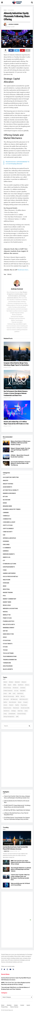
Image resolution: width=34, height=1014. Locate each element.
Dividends (6, 541)
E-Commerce (7, 547)
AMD (5, 684)
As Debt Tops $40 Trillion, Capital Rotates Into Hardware (17, 810)
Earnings (6, 551)
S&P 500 (5, 631)
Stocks (5, 647)
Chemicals (6, 515)
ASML (14, 684)
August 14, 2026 (7, 426)
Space (5, 637)
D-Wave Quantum (8, 690)
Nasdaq (5, 611)
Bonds (5, 503)
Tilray (5, 713)
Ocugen (25, 702)
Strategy (13, 710)
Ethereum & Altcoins (9, 563)
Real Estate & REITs (9, 624)
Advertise (9, 1005)
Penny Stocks (7, 618)
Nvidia (19, 702)
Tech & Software (8, 653)
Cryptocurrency (8, 528)
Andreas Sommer (13, 24)
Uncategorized (8, 666)
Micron (23, 696)
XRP (17, 716)
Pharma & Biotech (8, 621)
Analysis (5, 480)
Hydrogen (6, 583)
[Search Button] (29, 726)
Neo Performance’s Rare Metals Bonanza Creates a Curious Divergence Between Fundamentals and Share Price (15, 393)
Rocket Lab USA (25, 707)
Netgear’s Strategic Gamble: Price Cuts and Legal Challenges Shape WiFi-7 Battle (20, 450)
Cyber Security (7, 531)
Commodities (11, 10)
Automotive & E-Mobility (10, 490)
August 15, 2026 (7, 397)
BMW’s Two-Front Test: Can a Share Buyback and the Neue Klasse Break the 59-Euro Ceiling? (21, 862)
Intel (14, 693)
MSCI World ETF (24, 699)
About (2, 1005)
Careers (16, 1005)
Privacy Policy (4, 1007)
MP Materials (14, 699)
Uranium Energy (21, 713)
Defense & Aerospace (9, 538)
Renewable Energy (8, 627)
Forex (5, 570)
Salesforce (6, 710)
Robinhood (16, 707)
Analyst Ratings (8, 483)
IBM (10, 693)
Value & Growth (8, 669)
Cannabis (6, 512)
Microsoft (6, 699)
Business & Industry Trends (11, 509)
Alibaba (11, 682)
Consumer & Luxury (9, 522)
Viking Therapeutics (9, 716)
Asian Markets (7, 487)
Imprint (28, 1005)
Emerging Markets (9, 554)
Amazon (24, 682)
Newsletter (6, 615)
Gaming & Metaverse (9, 573)
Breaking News (7, 506)
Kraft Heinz (20, 693)
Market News (7, 602)
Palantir (11, 705)
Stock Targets (7, 643)
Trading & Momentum (10, 659)
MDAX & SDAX (7, 605)
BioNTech (20, 684)
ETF (4, 560)
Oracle (5, 705)
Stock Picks (7, 640)
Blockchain (6, 499)
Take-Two (20, 710)
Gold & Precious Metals (10, 576)
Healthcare (6, 579)
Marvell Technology (9, 696)
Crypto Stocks (8, 525)
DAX (4, 535)
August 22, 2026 (14, 851)
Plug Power (24, 705)
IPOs (6, 418)
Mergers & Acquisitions (10, 608)
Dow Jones (6, 544)
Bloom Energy (7, 687)
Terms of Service (14, 1007)
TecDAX (5, 650)
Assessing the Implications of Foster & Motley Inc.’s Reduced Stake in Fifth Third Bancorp (20, 463)
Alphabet (17, 682)
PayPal (17, 705)
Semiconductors (8, 634)
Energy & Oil (6, 557)
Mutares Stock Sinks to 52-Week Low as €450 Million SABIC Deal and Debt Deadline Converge (20, 443)
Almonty (9, 274)
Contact (22, 1005)
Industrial (6, 589)
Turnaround (7, 662)
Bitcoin (5, 496)
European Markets (9, 567)
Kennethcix (6, 851)
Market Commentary (9, 599)
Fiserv (5, 693)
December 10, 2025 (9, 26)
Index (4, 586)
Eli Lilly (16, 690)
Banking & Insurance (9, 493)
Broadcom (15, 687)
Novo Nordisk (12, 702)
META (17, 696)
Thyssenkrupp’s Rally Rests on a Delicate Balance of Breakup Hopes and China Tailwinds (21, 869)
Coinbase (22, 687)
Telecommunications (10, 656)
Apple (9, 684)
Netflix (5, 702)
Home (5, 10)
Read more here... (23, 270)
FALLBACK (22, 690)
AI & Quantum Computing (11, 477)
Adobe (5, 682)
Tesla (26, 710)
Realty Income (7, 707)
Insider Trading (8, 592)
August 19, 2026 (7, 367)
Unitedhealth (12, 713)
